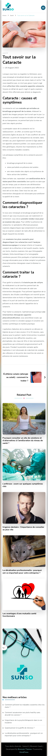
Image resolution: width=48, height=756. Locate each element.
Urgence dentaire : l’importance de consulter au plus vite (23, 528)
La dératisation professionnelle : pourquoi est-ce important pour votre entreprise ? (22, 571)
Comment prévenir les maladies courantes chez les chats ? (25, 706)
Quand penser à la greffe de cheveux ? (20, 728)
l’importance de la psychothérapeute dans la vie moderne (23, 721)
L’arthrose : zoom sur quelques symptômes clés (23, 485)
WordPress (23, 752)
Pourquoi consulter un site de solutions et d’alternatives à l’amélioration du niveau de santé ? (23, 440)
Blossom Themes (25, 749)
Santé (5, 53)
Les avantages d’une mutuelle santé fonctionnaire (19, 614)
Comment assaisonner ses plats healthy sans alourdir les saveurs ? (22, 713)
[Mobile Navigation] (43, 8)
